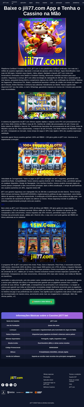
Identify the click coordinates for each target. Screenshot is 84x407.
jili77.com (6, 2)
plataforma (76, 2)
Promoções (46, 377)
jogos (30, 2)
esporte (45, 2)
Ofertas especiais (48, 374)
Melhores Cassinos (49, 387)
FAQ (70, 384)
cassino (67, 2)
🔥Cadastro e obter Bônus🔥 (42, 301)
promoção (59, 2)
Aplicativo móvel (48, 380)
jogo (51, 2)
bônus (37, 2)
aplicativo (23, 2)
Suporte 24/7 (73, 377)
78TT (2, 204)
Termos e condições (75, 374)
